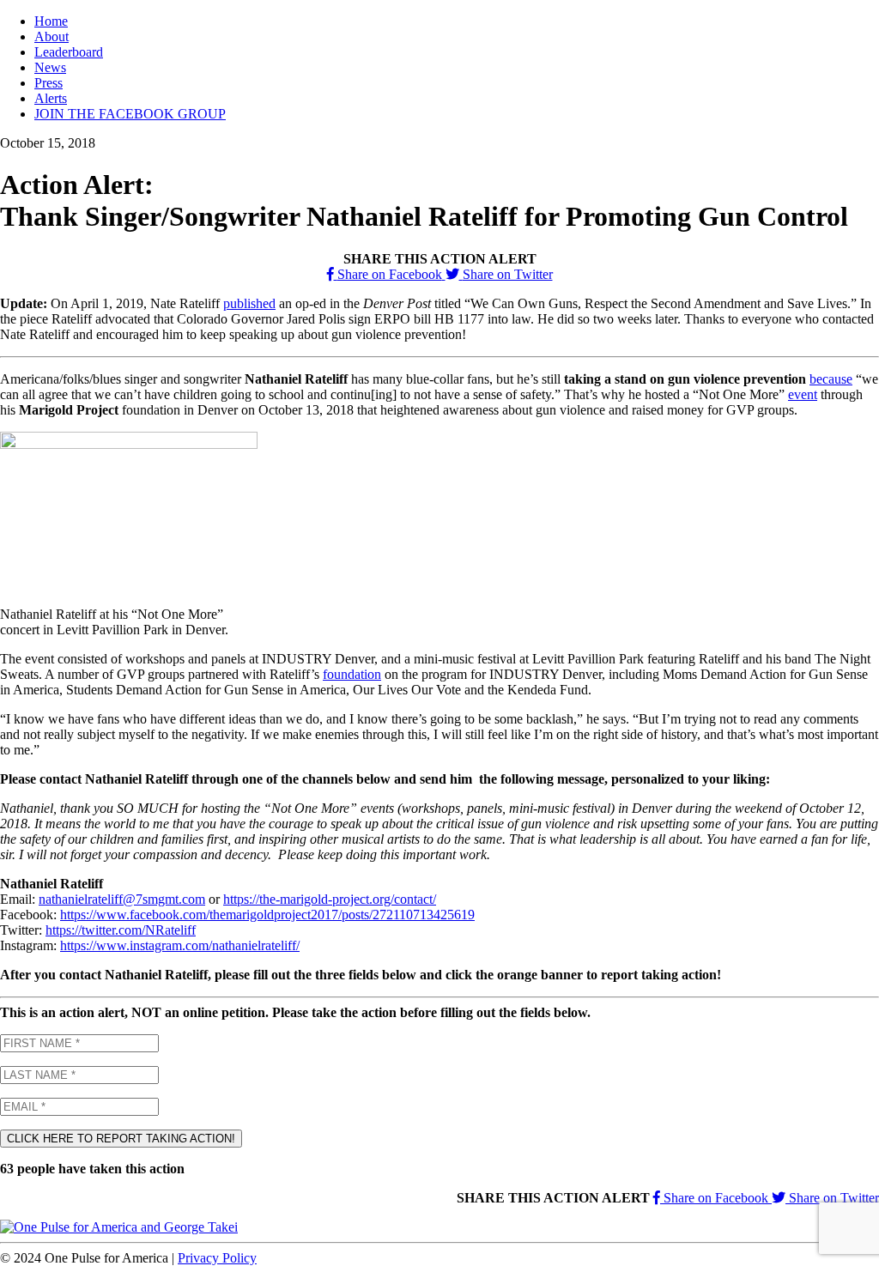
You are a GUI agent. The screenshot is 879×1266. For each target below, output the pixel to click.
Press (48, 83)
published (249, 303)
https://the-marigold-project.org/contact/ (329, 899)
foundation (352, 674)
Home (51, 21)
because (830, 379)
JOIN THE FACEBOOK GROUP (130, 113)
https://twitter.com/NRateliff (120, 930)
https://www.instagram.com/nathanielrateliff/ (180, 945)
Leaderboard (68, 52)
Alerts (50, 98)
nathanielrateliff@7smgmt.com (122, 899)
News (50, 67)
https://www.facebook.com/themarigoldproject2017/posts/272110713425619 (267, 914)
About (51, 36)
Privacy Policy (217, 1258)
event (802, 394)
